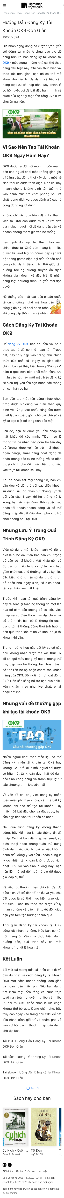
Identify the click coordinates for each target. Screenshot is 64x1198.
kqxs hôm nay (10, 1188)
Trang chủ (8, 13)
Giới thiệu (8, 1171)
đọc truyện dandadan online (33, 1188)
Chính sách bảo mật (36, 1171)
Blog (18, 13)
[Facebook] (4, 1165)
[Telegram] (10, 1165)
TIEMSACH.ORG (33, 1177)
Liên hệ (19, 1171)
